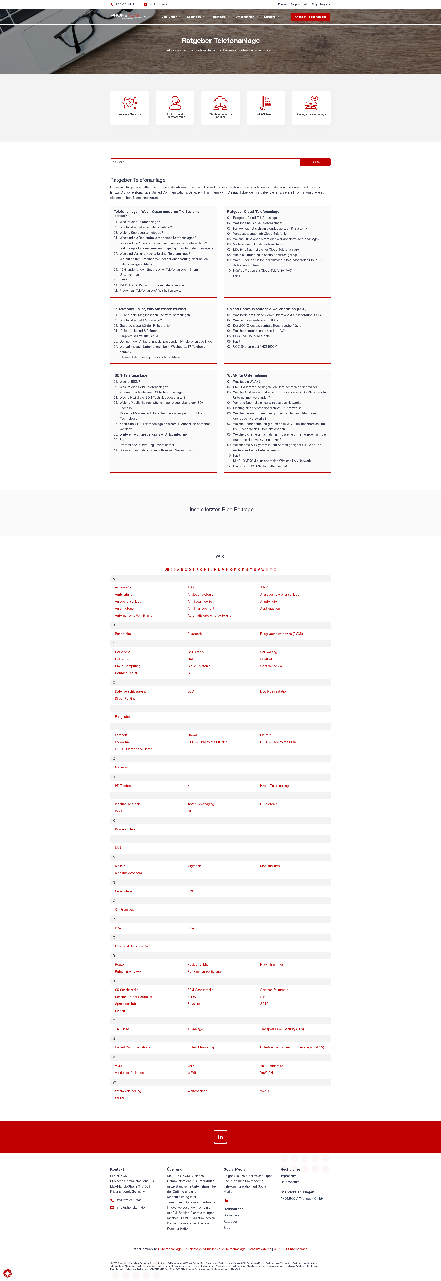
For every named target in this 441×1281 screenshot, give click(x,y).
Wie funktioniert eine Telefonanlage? (146, 227)
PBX (118, 928)
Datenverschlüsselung (131, 691)
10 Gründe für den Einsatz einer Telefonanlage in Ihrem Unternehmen (159, 272)
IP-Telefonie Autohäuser (296, 1266)
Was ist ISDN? (130, 381)
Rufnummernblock (128, 971)
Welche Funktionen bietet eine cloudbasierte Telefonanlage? (276, 239)
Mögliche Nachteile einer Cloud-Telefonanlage (266, 249)
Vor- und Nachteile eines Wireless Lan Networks (267, 402)
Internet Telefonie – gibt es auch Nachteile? (151, 357)
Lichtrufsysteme (259, 1249)
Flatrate (265, 735)
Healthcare (218, 16)
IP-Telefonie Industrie (133, 1269)
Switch (120, 1011)
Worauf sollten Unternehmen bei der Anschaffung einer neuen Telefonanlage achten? (164, 261)
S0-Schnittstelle (126, 990)
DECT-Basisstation (274, 691)
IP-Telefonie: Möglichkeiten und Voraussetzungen (155, 315)
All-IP (264, 587)
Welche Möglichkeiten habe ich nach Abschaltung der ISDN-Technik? (162, 405)
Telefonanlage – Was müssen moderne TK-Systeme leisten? (157, 213)
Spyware (194, 1004)
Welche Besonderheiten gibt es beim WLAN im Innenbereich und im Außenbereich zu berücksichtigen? (279, 426)
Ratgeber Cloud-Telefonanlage (253, 211)
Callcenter (122, 659)
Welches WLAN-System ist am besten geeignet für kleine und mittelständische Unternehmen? (277, 447)
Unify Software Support (217, 1269)
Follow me (122, 742)
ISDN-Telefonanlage (130, 375)
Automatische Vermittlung (133, 615)
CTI (190, 673)
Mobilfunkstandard (128, 873)
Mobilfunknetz (270, 866)
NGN (191, 891)
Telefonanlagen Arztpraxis (270, 1266)
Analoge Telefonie (200, 594)
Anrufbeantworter (200, 601)
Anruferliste (268, 601)
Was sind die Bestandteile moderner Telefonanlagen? (158, 238)
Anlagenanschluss (128, 601)
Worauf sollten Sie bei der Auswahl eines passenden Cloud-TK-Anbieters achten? (278, 262)
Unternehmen (245, 16)
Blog (314, 4)
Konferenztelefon (127, 829)
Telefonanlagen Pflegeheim (244, 1266)
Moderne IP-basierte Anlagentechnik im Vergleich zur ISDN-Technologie (162, 416)
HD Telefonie (124, 786)
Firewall (193, 735)
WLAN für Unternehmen (247, 375)
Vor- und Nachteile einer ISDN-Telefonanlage (151, 392)
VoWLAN (266, 1073)
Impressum (289, 1176)
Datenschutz (290, 1182)
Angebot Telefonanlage (311, 16)
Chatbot (266, 659)
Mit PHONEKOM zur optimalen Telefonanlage (152, 285)
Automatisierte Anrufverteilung (210, 615)
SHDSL (193, 997)
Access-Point (124, 587)
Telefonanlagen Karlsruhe (305, 1263)
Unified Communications (132, 1047)
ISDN (118, 811)
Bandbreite (123, 634)
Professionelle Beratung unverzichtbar (147, 445)
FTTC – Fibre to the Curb (278, 742)
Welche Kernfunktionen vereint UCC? (259, 331)
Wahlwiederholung (128, 1091)
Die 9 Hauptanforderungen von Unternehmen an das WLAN (275, 387)
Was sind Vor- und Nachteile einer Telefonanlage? (155, 253)
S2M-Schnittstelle (200, 990)
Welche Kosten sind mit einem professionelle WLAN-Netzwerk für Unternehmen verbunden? (280, 394)
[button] (7, 1273)
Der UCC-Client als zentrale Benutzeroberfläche (267, 325)
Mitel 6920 (235, 1269)
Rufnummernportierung (204, 971)
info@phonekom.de (160, 4)
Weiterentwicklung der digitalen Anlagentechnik (153, 434)
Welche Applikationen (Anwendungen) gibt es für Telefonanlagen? (166, 248)
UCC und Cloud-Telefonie (251, 336)
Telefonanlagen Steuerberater (185, 1266)
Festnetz (121, 735)
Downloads (232, 1215)
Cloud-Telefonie (199, 666)
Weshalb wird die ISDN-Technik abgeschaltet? (152, 397)
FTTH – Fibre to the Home (133, 749)
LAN (118, 847)
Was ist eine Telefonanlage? (140, 222)
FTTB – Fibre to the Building (208, 742)
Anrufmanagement (201, 608)
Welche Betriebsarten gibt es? (141, 232)
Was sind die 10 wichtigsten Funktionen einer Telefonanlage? (163, 243)
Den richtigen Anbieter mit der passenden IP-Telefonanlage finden (167, 341)
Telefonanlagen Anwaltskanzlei (215, 1266)
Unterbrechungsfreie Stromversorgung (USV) (292, 1047)
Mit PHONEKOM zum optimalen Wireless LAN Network (272, 461)
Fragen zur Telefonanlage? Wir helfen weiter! (151, 290)
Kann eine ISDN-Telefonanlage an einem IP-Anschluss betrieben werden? (165, 426)
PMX (191, 928)
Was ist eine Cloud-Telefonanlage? (258, 223)
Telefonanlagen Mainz (253, 1263)
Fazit (123, 280)
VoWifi (192, 1073)
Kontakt (282, 4)
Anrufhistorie (124, 608)
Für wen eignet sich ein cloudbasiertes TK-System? (270, 228)
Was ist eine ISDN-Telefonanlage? (144, 387)
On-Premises (124, 909)
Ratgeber (325, 4)
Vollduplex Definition (129, 1073)
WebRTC (266, 1091)
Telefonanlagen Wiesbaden (278, 1263)
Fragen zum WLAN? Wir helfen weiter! (260, 466)
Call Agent (122, 652)
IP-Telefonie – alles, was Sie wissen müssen (150, 309)
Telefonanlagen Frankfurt (230, 1263)
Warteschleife (197, 1091)
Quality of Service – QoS (132, 946)
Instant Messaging (201, 804)
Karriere (270, 16)
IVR (190, 811)
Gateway (121, 767)
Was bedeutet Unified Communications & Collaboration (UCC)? (278, 315)
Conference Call (271, 666)
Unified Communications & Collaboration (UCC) (266, 309)
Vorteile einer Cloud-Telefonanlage (257, 244)
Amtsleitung (123, 594)
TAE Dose (122, 1029)
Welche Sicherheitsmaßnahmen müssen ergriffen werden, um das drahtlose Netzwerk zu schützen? (280, 437)
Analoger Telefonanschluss (279, 594)
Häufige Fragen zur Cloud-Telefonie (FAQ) (262, 270)
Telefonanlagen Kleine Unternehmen (153, 1266)
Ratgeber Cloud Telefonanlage (255, 218)
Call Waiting (268, 652)
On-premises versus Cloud (139, 336)
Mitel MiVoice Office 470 (168, 1269)
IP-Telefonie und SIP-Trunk (138, 331)
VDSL (119, 1066)
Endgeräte (122, 717)
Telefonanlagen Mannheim (123, 1266)
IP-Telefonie (268, 804)
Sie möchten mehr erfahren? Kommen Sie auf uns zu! (158, 450)
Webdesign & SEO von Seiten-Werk (187, 1263)
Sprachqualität (125, 1004)
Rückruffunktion (199, 964)
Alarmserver (211, 1263)
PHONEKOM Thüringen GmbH (302, 1198)
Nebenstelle (123, 891)
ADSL (192, 587)
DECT (192, 691)
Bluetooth (195, 634)
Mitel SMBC (150, 1269)
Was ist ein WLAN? (246, 381)
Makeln (120, 866)
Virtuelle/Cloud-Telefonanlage (224, 1249)
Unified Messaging (201, 1047)
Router (120, 964)
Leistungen (169, 16)
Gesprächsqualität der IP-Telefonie (145, 325)
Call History (196, 652)
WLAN (119, 1098)
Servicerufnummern (274, 990)
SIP (262, 997)
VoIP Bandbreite (271, 1066)
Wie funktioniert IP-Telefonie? (141, 320)
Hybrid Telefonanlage (275, 786)
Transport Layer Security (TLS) (282, 1029)
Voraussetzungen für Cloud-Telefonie (260, 233)
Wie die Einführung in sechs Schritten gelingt (265, 255)
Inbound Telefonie (128, 804)
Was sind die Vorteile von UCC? (255, 320)
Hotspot (193, 786)
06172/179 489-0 (125, 4)
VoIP (191, 1066)
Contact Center (126, 673)
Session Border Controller (133, 997)
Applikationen (270, 608)
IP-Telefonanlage (170, 1249)
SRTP (264, 1004)
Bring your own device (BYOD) (281, 634)
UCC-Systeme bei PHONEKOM (255, 346)
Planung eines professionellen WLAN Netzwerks (267, 408)
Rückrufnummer (271, 964)
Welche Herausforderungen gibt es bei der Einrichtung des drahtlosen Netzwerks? (275, 416)
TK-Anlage (195, 1029)
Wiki (306, 4)
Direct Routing (125, 698)
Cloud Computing (127, 666)
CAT (191, 659)
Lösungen (194, 16)
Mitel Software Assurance (193, 1269)
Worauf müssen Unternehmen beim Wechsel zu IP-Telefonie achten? (162, 349)
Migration (194, 866)
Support (295, 4)
